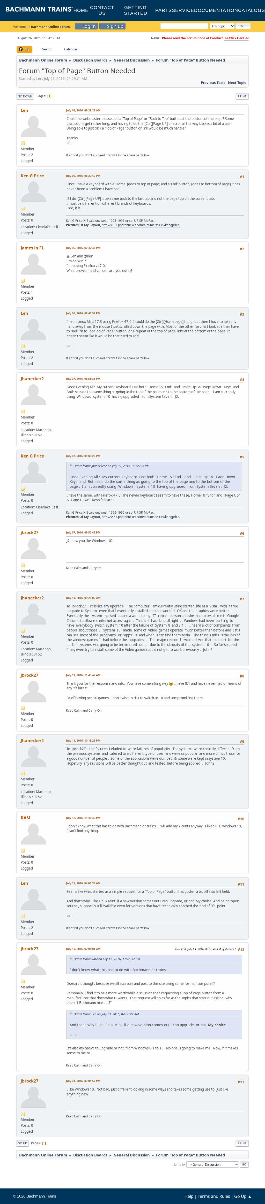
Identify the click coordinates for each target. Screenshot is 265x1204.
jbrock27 (29, 532)
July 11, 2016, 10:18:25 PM (83, 740)
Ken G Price (32, 176)
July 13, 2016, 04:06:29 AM (83, 883)
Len (24, 110)
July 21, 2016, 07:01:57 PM (83, 1081)
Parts (163, 10)
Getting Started (135, 10)
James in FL (32, 248)
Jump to (179, 1164)
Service (183, 10)
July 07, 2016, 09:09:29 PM (83, 456)
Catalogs (251, 10)
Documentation (216, 10)
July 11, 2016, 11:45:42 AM (83, 675)
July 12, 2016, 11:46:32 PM (83, 818)
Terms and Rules (214, 1196)
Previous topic (213, 82)
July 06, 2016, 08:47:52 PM (83, 313)
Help (189, 1196)
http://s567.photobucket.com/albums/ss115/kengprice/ (141, 225)
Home (81, 10)
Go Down (25, 96)
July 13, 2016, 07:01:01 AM (83, 949)
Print (242, 96)
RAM (25, 818)
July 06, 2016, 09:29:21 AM (83, 110)
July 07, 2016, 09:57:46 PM (83, 532)
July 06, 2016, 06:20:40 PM (83, 176)
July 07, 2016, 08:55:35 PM (83, 378)
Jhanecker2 (32, 379)
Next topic (237, 82)
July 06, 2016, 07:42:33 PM (83, 248)
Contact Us (102, 10)
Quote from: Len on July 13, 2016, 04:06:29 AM (106, 1014)
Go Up (22, 1143)
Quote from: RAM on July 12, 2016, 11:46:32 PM (106, 959)
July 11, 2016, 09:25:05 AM (83, 598)
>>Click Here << (236, 38)
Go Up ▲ (243, 1196)
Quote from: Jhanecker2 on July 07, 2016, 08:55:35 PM (111, 466)
